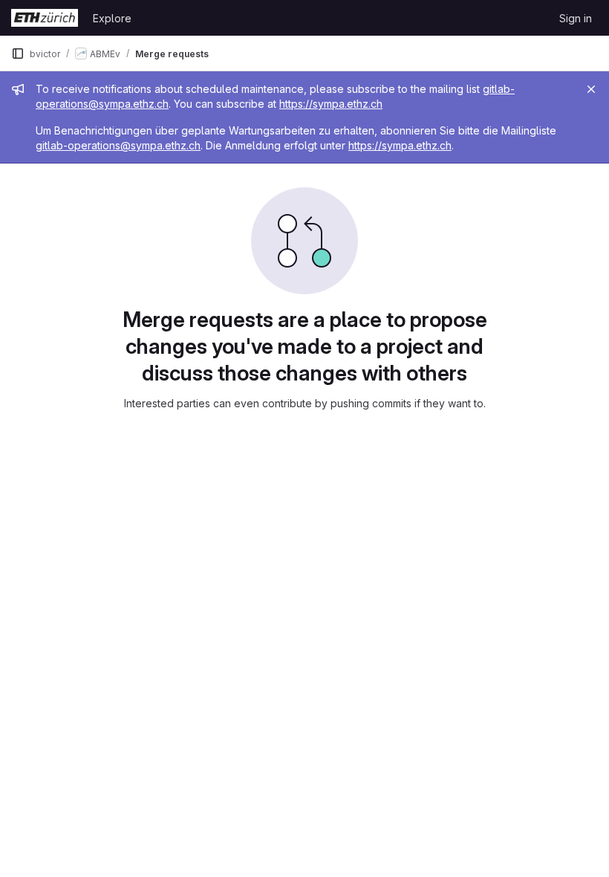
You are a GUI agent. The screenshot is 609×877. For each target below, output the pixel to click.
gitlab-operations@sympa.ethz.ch (118, 145)
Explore (112, 18)
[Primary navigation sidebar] (18, 53)
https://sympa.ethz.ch (330, 103)
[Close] (591, 89)
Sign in (575, 18)
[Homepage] (44, 18)
